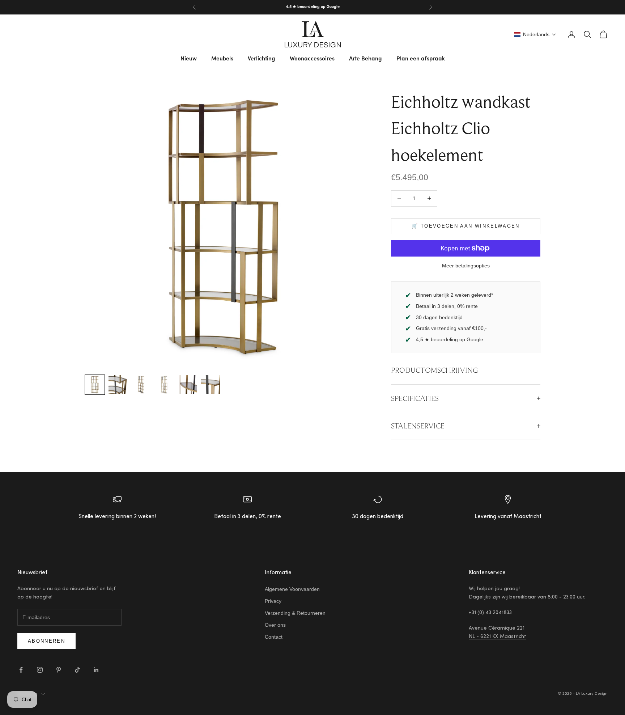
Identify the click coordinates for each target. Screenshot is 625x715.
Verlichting (261, 59)
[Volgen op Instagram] (39, 669)
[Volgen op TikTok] (77, 669)
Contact (273, 637)
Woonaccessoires (312, 59)
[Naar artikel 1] (95, 385)
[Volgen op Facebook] (21, 669)
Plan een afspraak (420, 59)
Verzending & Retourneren (295, 613)
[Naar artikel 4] (164, 385)
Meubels (222, 59)
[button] (535, 34)
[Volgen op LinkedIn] (96, 669)
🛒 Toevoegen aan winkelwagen (465, 226)
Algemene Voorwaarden (292, 589)
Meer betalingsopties (466, 265)
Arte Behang (365, 59)
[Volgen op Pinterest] (58, 669)
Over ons (275, 625)
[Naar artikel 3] (141, 385)
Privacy (273, 601)
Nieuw (188, 59)
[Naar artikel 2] (118, 385)
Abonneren (46, 641)
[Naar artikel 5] (187, 385)
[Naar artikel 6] (210, 385)
